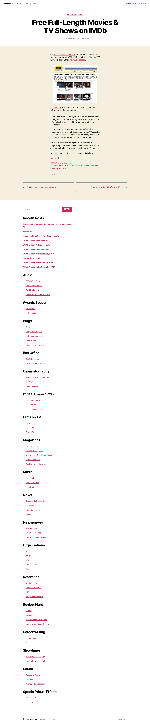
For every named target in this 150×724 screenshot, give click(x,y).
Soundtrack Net (32, 482)
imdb (53, 174)
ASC (27, 551)
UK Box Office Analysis (35, 363)
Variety (28, 514)
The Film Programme (34, 290)
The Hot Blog (31, 340)
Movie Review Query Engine (37, 624)
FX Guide (29, 702)
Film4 (28, 423)
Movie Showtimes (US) (35, 661)
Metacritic (30, 615)
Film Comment (32, 446)
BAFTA (28, 556)
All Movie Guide (32, 583)
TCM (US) (30, 432)
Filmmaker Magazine (34, 451)
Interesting (72, 14)
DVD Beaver (31, 405)
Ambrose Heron (71, 38)
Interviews (143, 3)
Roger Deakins (32, 386)
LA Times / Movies (33, 533)
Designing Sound (33, 675)
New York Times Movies (36, 537)
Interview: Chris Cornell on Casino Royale (41, 236)
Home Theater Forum (34, 409)
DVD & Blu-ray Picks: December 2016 (39, 267)
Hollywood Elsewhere (35, 336)
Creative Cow (31, 698)
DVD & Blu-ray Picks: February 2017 (38, 254)
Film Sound (30, 679)
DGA (27, 560)
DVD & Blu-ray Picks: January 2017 (38, 263)
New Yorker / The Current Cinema (40, 455)
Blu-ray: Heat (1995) (32, 258)
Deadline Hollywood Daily (36, 501)
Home (128, 3)
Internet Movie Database (64, 54)
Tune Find (30, 487)
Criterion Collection (33, 400)
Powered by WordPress (47, 719)
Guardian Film (31, 528)
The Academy (31, 565)
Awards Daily (31, 309)
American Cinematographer (37, 377)
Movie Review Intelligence (36, 619)
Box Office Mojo (32, 359)
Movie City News (33, 510)
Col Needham (55, 107)
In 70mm (29, 382)
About (135, 3)
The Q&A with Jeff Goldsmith (38, 295)
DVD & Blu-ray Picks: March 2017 (37, 249)
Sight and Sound (33, 460)
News (80, 14)
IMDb (28, 592)
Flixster (29, 611)
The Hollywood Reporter (36, 464)
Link (53, 158)
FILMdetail (8, 3)
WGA (28, 569)
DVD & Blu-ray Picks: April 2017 (36, 245)
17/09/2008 (85, 38)
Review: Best (28, 231)
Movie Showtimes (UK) (35, 656)
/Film (28, 327)
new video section (77, 60)
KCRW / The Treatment (35, 281)
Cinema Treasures (33, 588)
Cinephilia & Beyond (34, 331)
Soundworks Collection (35, 684)
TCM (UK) (30, 428)
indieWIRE (30, 505)
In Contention (31, 313)
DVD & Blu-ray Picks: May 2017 (36, 240)
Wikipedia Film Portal (34, 597)
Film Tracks (30, 478)
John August (31, 638)
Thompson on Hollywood (36, 345)
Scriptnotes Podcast (34, 286)
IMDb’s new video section (62, 163)
